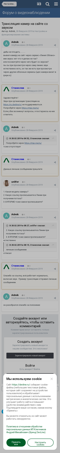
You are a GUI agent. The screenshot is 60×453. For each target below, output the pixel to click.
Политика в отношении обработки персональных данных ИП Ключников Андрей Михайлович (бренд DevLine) (26, 429)
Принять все (16, 443)
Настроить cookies (40, 443)
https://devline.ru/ (21, 384)
